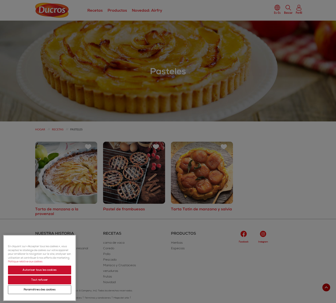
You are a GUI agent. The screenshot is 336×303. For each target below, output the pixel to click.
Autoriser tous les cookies (40, 270)
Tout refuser (39, 279)
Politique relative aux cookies (25, 261)
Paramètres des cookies (39, 289)
